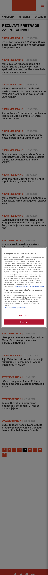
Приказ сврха (24, 315)
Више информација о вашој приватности (29, 286)
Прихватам (24, 322)
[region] (24, 287)
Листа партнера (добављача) (14, 307)
